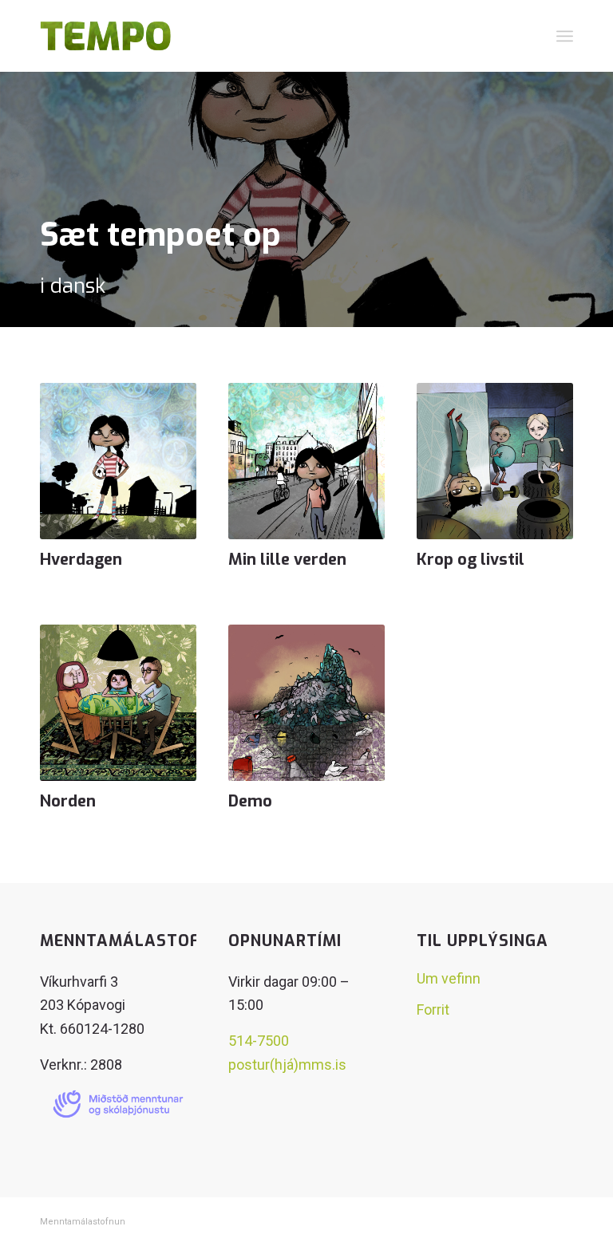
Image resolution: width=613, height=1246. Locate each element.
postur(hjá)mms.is (287, 1064)
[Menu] (564, 35)
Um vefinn (449, 978)
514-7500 (258, 1040)
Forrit (433, 1009)
